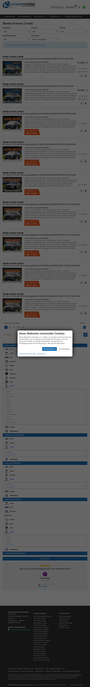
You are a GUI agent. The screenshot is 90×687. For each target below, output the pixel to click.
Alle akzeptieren (49, 349)
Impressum (41, 354)
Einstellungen (64, 349)
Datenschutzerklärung (27, 354)
